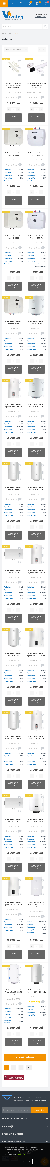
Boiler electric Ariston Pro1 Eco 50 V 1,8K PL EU (36, 820)
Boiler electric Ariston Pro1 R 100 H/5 (13, 820)
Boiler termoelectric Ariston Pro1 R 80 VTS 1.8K (13, 992)
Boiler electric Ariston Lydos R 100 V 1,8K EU (36, 737)
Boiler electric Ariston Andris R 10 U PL (36, 154)
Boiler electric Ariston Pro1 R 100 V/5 (13, 654)
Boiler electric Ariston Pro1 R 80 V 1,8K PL (36, 488)
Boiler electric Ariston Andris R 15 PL (13, 237)
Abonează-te (39, 1110)
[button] (21, 3)
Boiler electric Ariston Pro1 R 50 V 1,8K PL (36, 405)
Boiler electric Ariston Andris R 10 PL (13, 154)
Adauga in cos (13, 117)
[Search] (45, 26)
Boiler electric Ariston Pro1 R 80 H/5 (13, 571)
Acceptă (26, 1161)
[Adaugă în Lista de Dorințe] (19, 61)
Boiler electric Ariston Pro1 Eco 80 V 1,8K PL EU (36, 991)
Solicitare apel (40, 17)
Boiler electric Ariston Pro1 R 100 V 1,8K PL (13, 737)
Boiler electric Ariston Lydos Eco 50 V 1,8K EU (36, 654)
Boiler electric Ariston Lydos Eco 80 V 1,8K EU (13, 903)
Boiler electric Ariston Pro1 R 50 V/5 (36, 322)
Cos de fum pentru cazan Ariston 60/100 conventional (13, 85)
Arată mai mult (26, 1057)
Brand (9, 33)
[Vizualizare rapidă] (19, 75)
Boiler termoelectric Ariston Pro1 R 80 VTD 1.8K (36, 904)
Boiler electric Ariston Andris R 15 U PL (36, 237)
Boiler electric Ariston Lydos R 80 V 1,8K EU (36, 571)
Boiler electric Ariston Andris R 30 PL (13, 322)
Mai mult (21, 1154)
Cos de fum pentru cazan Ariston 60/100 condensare (36, 85)
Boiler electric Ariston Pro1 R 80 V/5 (13, 488)
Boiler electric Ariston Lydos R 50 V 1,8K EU (13, 405)
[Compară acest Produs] (19, 68)
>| (29, 1067)
